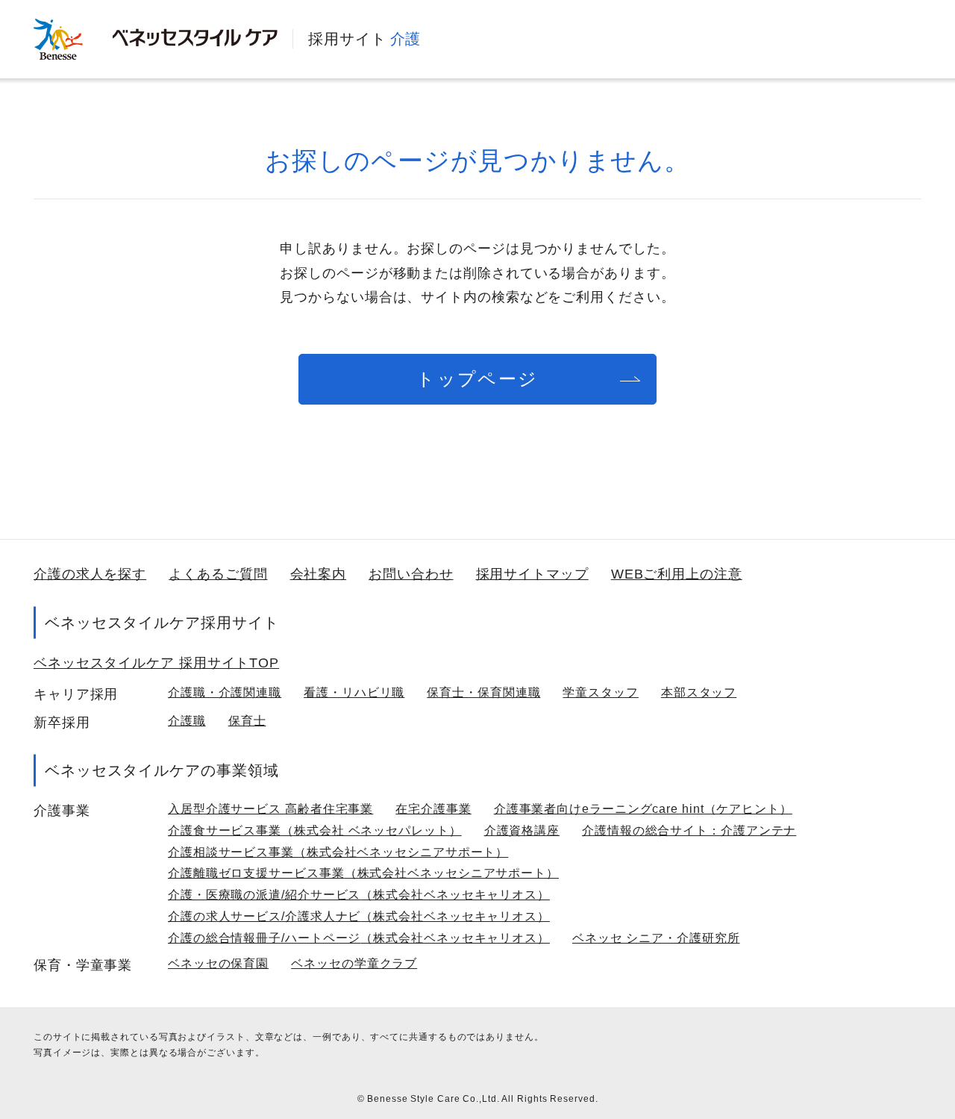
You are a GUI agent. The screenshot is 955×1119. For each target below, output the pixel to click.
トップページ (477, 379)
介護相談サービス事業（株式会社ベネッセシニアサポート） (338, 852)
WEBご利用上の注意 (676, 574)
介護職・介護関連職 (224, 692)
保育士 (247, 720)
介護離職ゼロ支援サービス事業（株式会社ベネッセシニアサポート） (363, 873)
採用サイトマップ (532, 574)
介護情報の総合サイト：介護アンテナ (689, 830)
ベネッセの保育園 (218, 963)
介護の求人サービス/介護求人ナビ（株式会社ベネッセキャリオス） (359, 916)
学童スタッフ (600, 692)
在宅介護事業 (433, 808)
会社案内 (318, 574)
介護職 (187, 720)
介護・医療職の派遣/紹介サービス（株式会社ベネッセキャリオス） (359, 894)
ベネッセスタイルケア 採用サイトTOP (156, 662)
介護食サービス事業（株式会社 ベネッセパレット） (315, 830)
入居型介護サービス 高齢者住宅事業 (270, 808)
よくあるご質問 (218, 574)
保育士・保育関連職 (483, 692)
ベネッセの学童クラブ (354, 963)
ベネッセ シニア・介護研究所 (656, 938)
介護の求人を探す (90, 574)
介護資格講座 (522, 830)
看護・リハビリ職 (354, 692)
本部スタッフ (698, 692)
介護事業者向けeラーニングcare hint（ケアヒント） (643, 808)
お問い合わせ (411, 574)
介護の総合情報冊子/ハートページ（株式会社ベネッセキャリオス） (359, 938)
